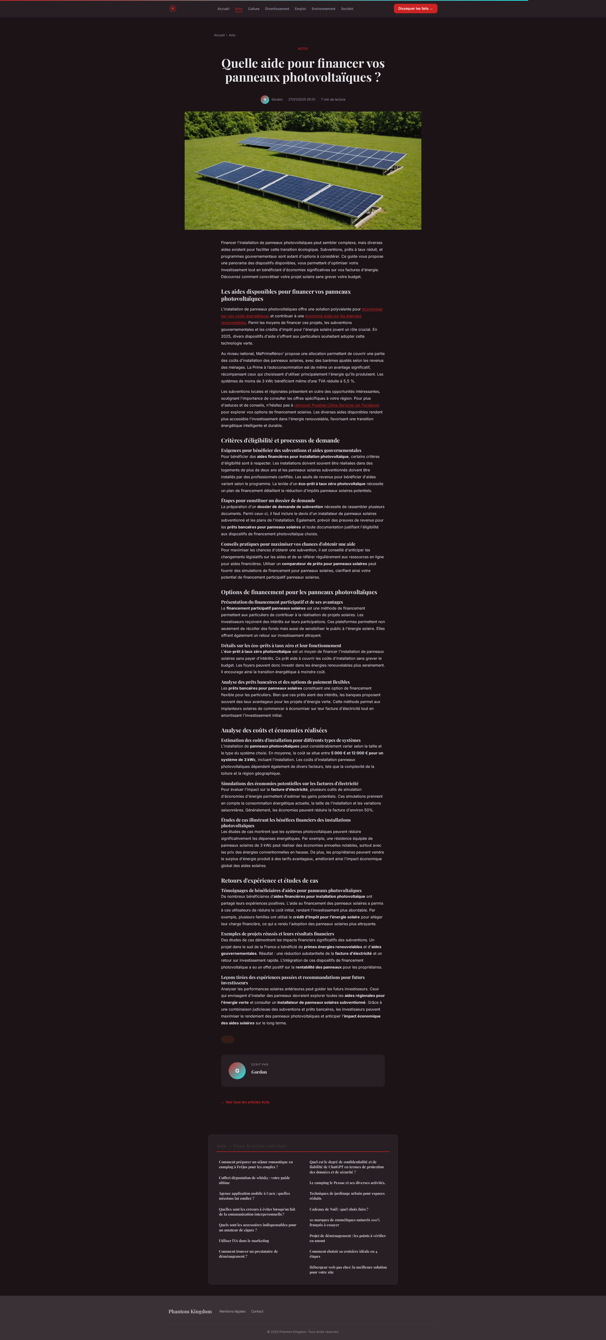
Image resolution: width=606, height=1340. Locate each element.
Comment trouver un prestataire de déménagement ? (248, 1254)
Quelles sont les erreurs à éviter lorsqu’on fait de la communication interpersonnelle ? (257, 1211)
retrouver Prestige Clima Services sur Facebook (336, 405)
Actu (238, 8)
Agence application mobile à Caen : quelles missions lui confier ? (254, 1196)
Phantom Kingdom (190, 1311)
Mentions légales (232, 1311)
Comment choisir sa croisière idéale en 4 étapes (343, 1254)
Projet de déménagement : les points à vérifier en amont (348, 1238)
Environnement (323, 8)
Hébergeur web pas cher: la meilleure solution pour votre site (348, 1269)
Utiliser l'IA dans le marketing (244, 1240)
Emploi (300, 8)
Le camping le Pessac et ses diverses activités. (347, 1182)
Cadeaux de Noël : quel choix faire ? (339, 1209)
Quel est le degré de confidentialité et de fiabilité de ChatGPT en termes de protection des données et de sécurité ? (347, 1166)
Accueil (223, 8)
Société (347, 8)
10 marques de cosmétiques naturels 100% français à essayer (345, 1222)
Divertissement (277, 8)
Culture (253, 8)
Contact (257, 1311)
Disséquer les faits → (415, 8)
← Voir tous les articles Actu (245, 1102)
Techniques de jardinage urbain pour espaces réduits (347, 1196)
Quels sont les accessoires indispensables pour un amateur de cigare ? (257, 1227)
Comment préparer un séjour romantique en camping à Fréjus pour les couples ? (256, 1164)
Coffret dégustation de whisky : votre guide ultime (254, 1180)
